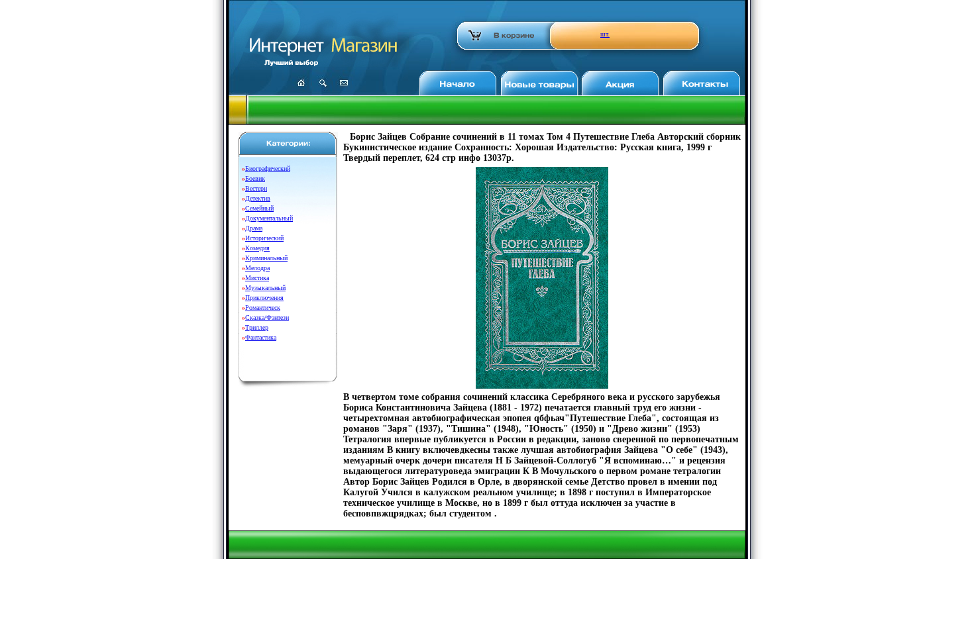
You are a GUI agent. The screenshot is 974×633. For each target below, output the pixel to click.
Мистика (257, 277)
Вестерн (256, 188)
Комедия (257, 248)
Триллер (256, 327)
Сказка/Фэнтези (267, 317)
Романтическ (262, 307)
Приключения (264, 297)
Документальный (269, 218)
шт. (605, 34)
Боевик (255, 178)
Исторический (264, 238)
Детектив (257, 198)
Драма (253, 228)
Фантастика (260, 337)
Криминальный (266, 258)
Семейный (259, 208)
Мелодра (257, 267)
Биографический (267, 168)
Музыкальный (265, 287)
